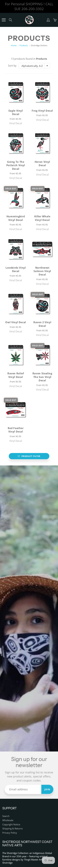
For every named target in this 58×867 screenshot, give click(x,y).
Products (23, 45)
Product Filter (30, 456)
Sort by (12, 65)
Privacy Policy (9, 832)
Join (47, 789)
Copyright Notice (11, 824)
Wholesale (7, 820)
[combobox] (34, 66)
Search (5, 816)
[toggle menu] (3, 20)
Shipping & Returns (12, 828)
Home (14, 45)
